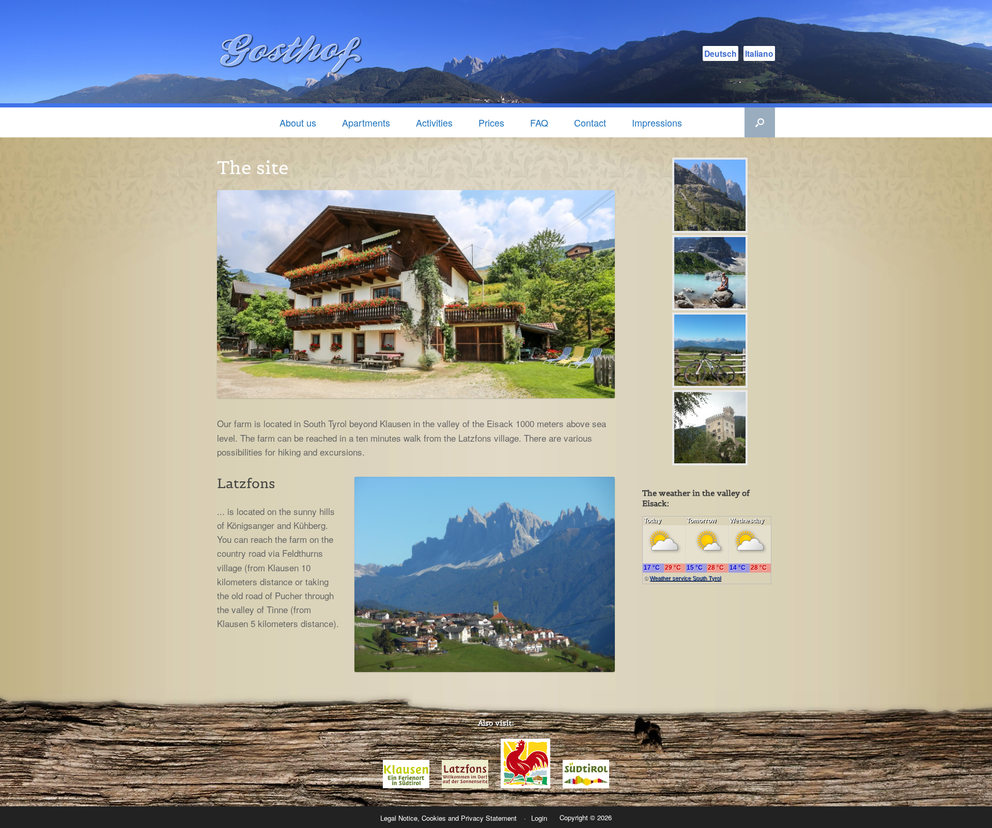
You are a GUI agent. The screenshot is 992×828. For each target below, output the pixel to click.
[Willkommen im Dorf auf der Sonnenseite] (465, 785)
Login (539, 818)
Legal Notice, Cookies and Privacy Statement (448, 818)
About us (298, 122)
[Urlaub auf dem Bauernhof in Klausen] (525, 785)
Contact (590, 122)
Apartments (366, 122)
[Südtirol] (586, 785)
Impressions (657, 122)
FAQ (539, 122)
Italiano (759, 53)
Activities (434, 122)
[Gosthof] (294, 53)
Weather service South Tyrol (685, 578)
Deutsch (720, 53)
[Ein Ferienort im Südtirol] (406, 785)
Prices (491, 122)
